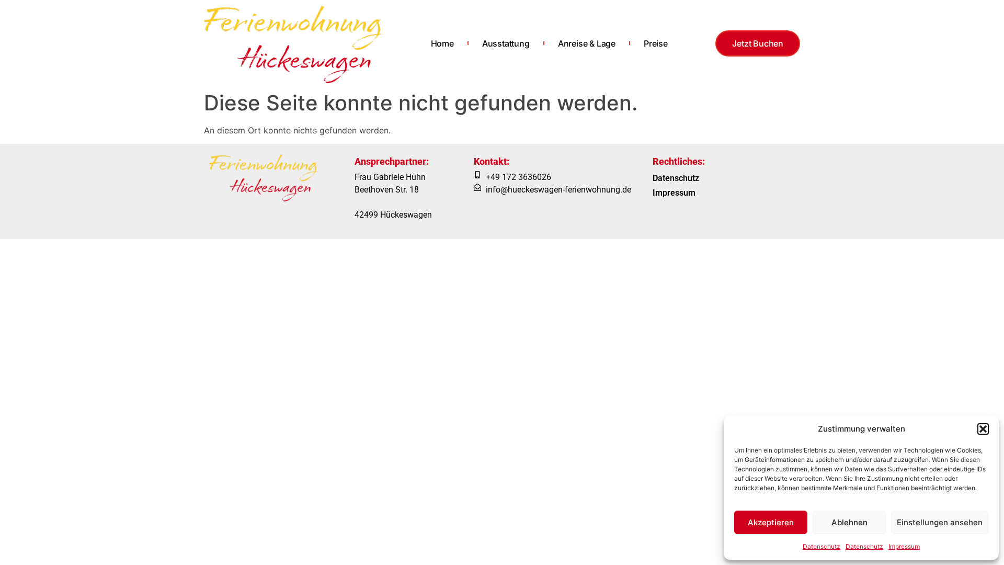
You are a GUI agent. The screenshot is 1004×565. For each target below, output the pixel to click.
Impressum (904, 546)
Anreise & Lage (586, 43)
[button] (983, 429)
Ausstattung (506, 43)
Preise (656, 43)
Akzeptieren (771, 522)
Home (442, 43)
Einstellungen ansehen (940, 522)
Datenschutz (821, 546)
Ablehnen (849, 522)
